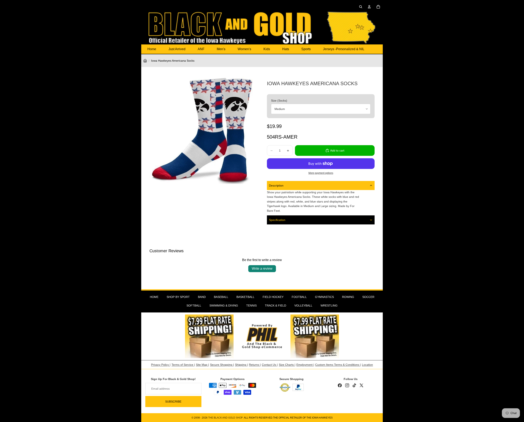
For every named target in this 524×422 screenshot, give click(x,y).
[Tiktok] (354, 385)
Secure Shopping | (222, 364)
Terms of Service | (183, 364)
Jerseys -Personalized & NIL (343, 49)
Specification (277, 220)
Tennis (251, 305)
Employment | (305, 364)
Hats (285, 49)
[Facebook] (339, 385)
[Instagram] (347, 385)
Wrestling (329, 305)
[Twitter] (361, 385)
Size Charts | (287, 364)
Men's (221, 49)
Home (151, 49)
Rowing (348, 297)
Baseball (221, 297)
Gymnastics (324, 297)
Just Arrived (176, 49)
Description (276, 185)
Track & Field (275, 305)
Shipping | (241, 364)
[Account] (369, 6)
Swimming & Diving (223, 305)
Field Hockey (273, 297)
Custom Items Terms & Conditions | (338, 364)
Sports (306, 49)
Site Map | (202, 364)
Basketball (245, 297)
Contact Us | (270, 364)
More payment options (320, 173)
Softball (193, 305)
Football (299, 297)
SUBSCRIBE (173, 401)
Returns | (255, 364)
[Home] (145, 60)
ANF (201, 49)
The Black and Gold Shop (225, 417)
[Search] (360, 6)
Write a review (262, 268)
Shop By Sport (178, 297)
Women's (244, 49)
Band (202, 297)
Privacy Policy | (161, 364)
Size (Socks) (279, 100)
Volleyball (303, 305)
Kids (266, 49)
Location (367, 364)
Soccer (368, 297)
